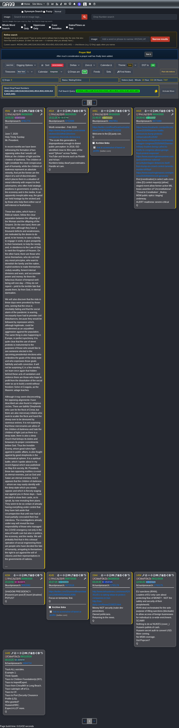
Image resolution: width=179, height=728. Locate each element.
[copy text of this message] (33, 111)
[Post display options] (41, 114)
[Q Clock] (48, 4)
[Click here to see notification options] (74, 4)
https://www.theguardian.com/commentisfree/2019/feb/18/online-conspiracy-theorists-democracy (67, 133)
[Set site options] (90, 4)
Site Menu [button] (37, 4)
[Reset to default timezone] (28, 72)
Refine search (10, 35)
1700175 (158, 585)
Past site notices (168, 72)
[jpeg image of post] (22, 111)
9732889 (69, 121)
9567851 (113, 121)
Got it (148, 54)
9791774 (26, 121)
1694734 (27, 663)
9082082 (26, 585)
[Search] (84, 17)
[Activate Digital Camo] (25, 111)
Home (26, 4)
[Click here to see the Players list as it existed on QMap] (57, 4)
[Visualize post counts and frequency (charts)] (52, 4)
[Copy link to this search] (156, 91)
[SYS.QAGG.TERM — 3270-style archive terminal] (70, 4)
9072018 (69, 585)
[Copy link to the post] (35, 111)
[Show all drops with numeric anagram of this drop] (19, 111)
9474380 (157, 121)
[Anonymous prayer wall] (61, 4)
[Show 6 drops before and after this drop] (17, 111)
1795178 (114, 585)
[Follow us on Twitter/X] (85, 4)
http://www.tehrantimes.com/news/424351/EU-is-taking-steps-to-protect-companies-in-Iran (111, 594)
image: (94, 39)
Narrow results (160, 39)
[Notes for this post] (28, 111)
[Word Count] (14, 111)
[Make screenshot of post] (31, 111)
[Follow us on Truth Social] (79, 4)
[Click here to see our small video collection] (65, 4)
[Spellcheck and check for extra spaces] (41, 111)
